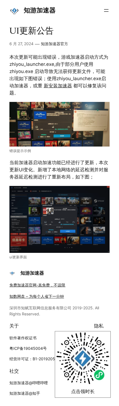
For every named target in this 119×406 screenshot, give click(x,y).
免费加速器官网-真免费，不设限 (37, 285)
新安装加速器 (58, 85)
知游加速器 (40, 10)
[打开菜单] (106, 10)
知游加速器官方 (54, 43)
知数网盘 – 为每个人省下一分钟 (36, 296)
